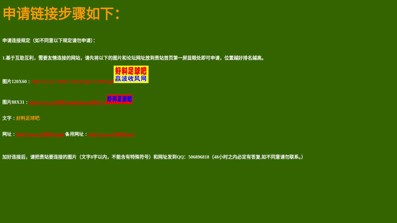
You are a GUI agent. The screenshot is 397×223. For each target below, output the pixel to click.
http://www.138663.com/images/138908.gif (72, 81)
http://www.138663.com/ (40, 134)
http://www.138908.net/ (111, 134)
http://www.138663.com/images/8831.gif (68, 102)
